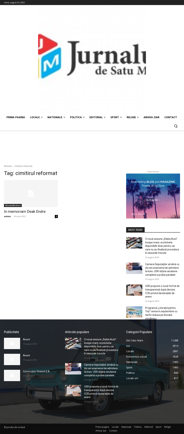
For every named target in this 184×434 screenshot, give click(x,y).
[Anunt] (12, 343)
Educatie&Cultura (13, 205)
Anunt (26, 339)
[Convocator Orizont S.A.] (12, 375)
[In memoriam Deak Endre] (31, 193)
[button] (175, 126)
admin (7, 216)
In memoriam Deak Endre (25, 211)
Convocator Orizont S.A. (36, 371)
